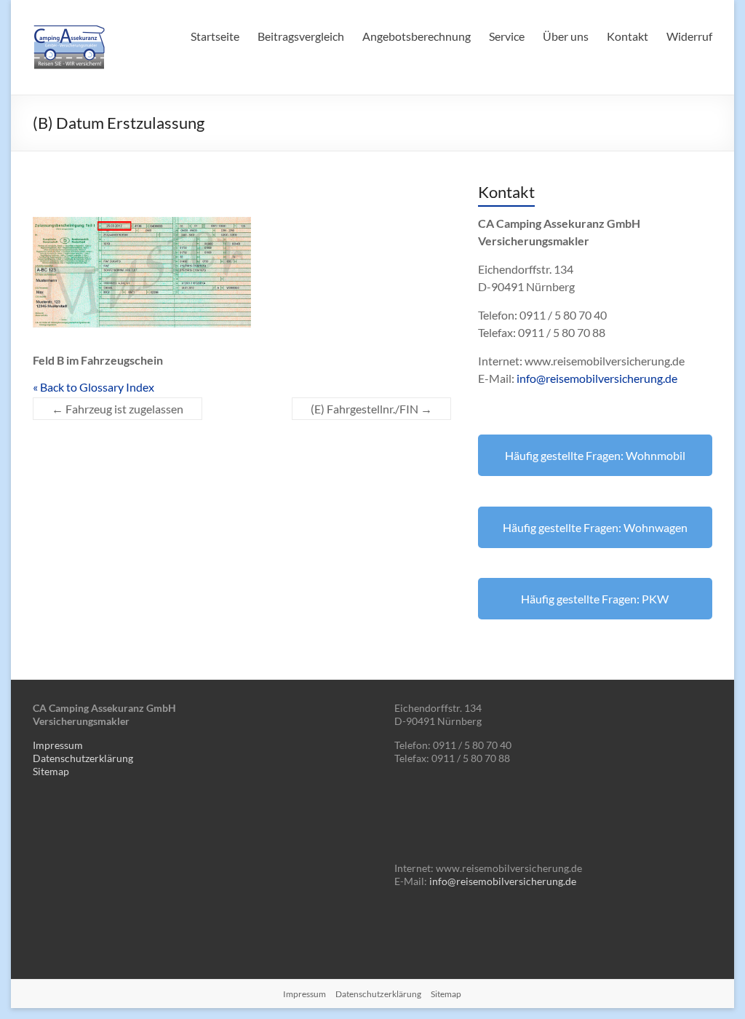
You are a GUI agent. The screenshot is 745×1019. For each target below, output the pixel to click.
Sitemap (51, 771)
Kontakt (627, 36)
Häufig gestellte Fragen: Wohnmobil (595, 455)
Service (507, 36)
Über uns (566, 36)
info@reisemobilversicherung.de (597, 378)
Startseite (215, 36)
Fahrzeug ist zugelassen (117, 409)
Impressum (58, 745)
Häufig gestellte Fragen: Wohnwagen (595, 527)
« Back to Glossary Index (93, 387)
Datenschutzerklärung (83, 758)
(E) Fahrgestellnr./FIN (371, 409)
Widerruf (689, 36)
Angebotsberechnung (416, 36)
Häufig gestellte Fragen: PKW (595, 599)
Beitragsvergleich (301, 36)
